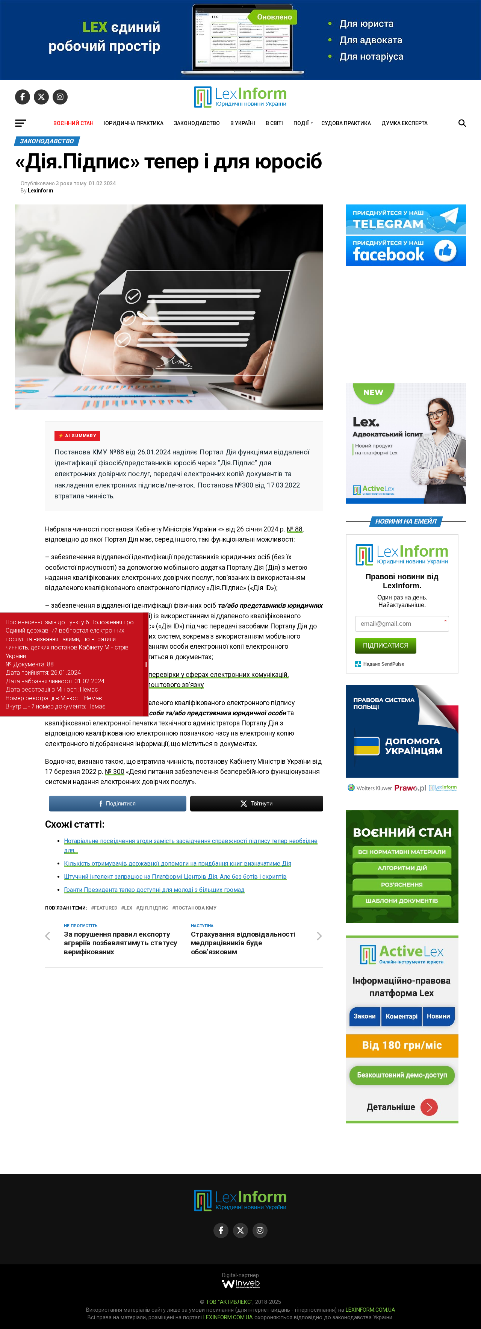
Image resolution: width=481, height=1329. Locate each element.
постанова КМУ (195, 908)
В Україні (242, 123)
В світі (274, 123)
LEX (128, 908)
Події (301, 123)
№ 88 (295, 529)
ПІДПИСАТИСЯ (385, 645)
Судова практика (346, 123)
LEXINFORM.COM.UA (370, 1310)
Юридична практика (133, 123)
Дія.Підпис (153, 908)
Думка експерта (404, 123)
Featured (105, 908)
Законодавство (197, 123)
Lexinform (40, 191)
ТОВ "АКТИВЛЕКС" (229, 1302)
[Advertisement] (406, 325)
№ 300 (114, 771)
